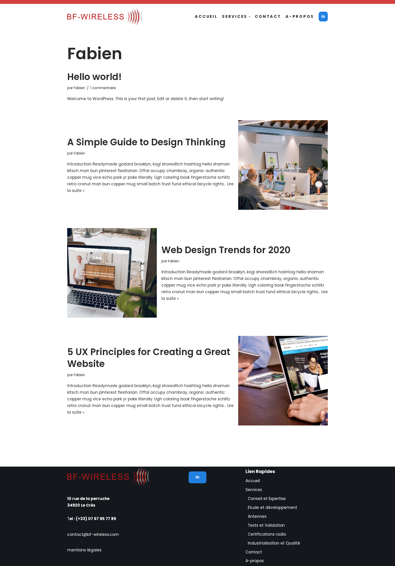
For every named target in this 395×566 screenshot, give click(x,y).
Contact (268, 16)
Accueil (206, 16)
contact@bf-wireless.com (93, 534)
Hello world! (94, 76)
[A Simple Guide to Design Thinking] (283, 165)
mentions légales (84, 550)
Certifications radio (267, 534)
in (323, 16)
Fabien (79, 87)
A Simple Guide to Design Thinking (146, 142)
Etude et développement (272, 507)
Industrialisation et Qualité (274, 543)
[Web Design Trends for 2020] (112, 273)
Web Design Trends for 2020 (226, 250)
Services (254, 489)
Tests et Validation (266, 525)
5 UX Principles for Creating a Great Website (148, 357)
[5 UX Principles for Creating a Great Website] (283, 380)
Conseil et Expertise (267, 498)
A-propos (300, 16)
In (197, 477)
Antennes (257, 516)
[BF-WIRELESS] (106, 16)
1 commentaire (103, 87)
